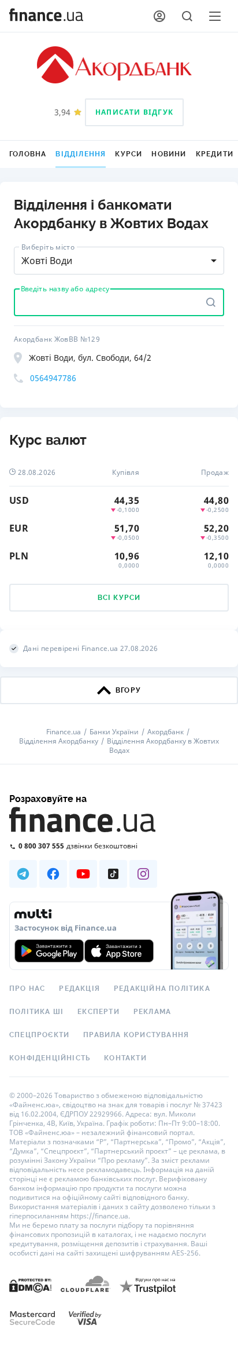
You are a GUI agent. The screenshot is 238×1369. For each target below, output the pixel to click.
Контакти (125, 1058)
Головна (27, 154)
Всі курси (119, 598)
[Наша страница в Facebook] (53, 874)
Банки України (114, 732)
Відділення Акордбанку (58, 741)
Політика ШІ (36, 1012)
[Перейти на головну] (46, 16)
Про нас (27, 988)
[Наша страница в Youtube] (83, 874)
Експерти (98, 1012)
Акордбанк (165, 732)
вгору (128, 690)
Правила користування (136, 1035)
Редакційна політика (162, 988)
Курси (128, 154)
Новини (168, 154)
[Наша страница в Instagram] (143, 874)
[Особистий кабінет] (159, 16)
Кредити (214, 154)
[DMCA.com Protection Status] (30, 1285)
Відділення (80, 154)
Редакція (79, 988)
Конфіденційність (49, 1058)
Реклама (152, 1012)
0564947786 (53, 377)
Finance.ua (63, 732)
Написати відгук (134, 112)
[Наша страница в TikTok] (113, 874)
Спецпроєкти (39, 1035)
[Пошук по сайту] (187, 16)
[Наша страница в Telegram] (23, 874)
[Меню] (215, 16)
